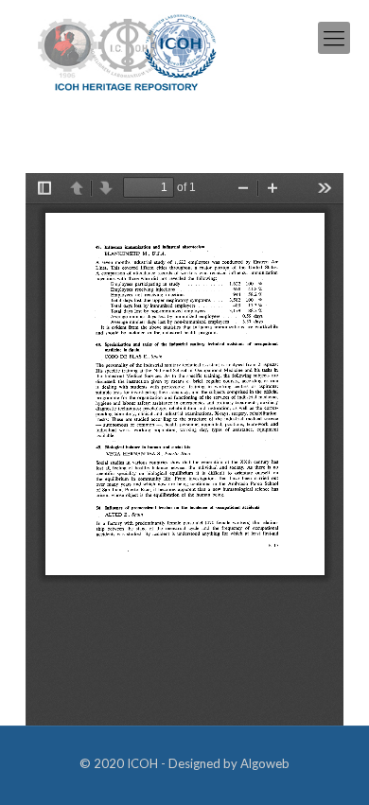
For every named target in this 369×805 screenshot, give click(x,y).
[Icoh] (127, 50)
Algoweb (265, 763)
